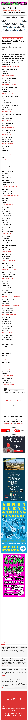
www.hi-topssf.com (7, 350)
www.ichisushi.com (7, 204)
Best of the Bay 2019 (17, 38)
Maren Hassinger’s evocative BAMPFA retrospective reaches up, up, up (11, 680)
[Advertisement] (14, 618)
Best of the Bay (7, 38)
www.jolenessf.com (7, 359)
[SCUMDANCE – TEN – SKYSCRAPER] (14, 596)
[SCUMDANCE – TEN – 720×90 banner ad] (14, 3)
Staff (5, 51)
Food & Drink (4, 654)
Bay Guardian (13, 388)
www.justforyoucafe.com (9, 269)
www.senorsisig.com (8, 127)
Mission (22, 392)
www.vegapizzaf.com (8, 233)
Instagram (19, 423)
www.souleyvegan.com (8, 143)
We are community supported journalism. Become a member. (14, 714)
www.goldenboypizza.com (9, 154)
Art (8, 388)
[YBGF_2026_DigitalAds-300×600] (14, 553)
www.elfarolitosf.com (8, 169)
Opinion (3, 675)
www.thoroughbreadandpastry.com (11, 296)
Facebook (6, 423)
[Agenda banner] (14, 431)
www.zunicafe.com (7, 93)
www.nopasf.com (7, 120)
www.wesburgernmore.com (9, 186)
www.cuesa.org (6, 134)
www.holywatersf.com (8, 384)
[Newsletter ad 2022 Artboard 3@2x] (14, 453)
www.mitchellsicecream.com (10, 278)
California (16, 390)
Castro (21, 390)
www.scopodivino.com (8, 370)
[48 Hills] (14, 8)
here (13, 420)
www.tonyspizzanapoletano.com (11, 160)
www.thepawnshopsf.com (9, 84)
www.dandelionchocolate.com (10, 305)
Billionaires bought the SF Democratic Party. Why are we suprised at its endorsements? (13, 659)
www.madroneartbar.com (9, 314)
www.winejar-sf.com (7, 375)
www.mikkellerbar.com (8, 75)
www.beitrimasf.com (8, 251)
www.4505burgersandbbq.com (10, 195)
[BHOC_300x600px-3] (14, 500)
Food (10, 392)
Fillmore (6, 392)
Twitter (11, 423)
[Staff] (6, 407)
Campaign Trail (5, 665)
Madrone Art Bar (16, 392)
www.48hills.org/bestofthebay (10, 66)
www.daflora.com (7, 111)
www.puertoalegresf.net (8, 260)
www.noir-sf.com (7, 332)
